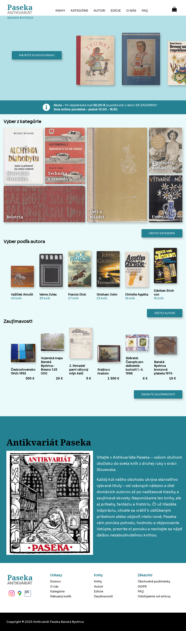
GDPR (142, 586)
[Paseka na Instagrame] (11, 594)
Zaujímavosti (103, 596)
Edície (116, 11)
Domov (55, 581)
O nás (131, 11)
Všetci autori (164, 313)
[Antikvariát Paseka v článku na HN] (27, 594)
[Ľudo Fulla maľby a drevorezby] (142, 59)
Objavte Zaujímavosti (158, 394)
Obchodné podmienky (154, 581)
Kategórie (79, 11)
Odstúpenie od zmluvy (154, 596)
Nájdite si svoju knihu (36, 55)
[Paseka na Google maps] (19, 594)
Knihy (60, 11)
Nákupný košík (60, 596)
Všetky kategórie (162, 233)
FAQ (145, 11)
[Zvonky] (96, 61)
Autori (99, 11)
